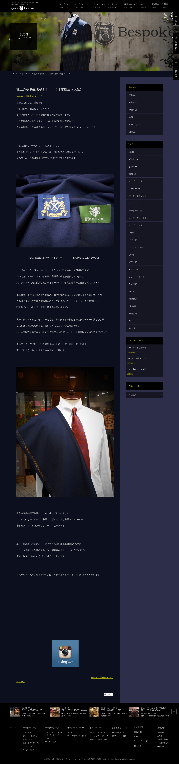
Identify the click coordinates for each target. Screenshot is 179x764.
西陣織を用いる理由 (119, 736)
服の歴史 (133, 298)
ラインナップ (28, 732)
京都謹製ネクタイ (119, 727)
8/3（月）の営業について (138, 358)
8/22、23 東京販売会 (136, 347)
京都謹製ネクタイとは (119, 732)
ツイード (133, 240)
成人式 (132, 291)
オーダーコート (136, 181)
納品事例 (138, 731)
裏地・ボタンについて (31, 743)
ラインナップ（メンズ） (98, 732)
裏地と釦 (133, 313)
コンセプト (139, 727)
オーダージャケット (137, 196)
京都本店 (133, 102)
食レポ (132, 328)
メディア (133, 262)
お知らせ (133, 174)
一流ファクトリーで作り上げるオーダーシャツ (54, 733)
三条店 (132, 95)
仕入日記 (133, 284)
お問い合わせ (175, 45)
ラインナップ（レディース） (100, 736)
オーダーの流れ (28, 750)
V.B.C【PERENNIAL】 (137, 369)
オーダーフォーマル (137, 218)
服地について (28, 739)
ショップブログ (24, 73)
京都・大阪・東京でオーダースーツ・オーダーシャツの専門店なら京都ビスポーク (77, 759)
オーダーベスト (136, 225)
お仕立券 (133, 166)
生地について (50, 738)
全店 (131, 117)
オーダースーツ (136, 203)
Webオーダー (134, 159)
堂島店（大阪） (40, 73)
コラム (132, 232)
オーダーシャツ (136, 188)
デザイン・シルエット (31, 736)
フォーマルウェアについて (76, 736)
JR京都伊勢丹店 (163, 743)
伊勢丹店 (133, 109)
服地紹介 (133, 306)
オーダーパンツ (136, 210)
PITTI (131, 151)
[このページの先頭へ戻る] (174, 711)
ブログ (42, 96)
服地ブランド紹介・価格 (98, 739)
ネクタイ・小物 (136, 247)
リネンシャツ (135, 269)
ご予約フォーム (175, 70)
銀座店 (132, 131)
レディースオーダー (137, 276)
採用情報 (160, 746)
